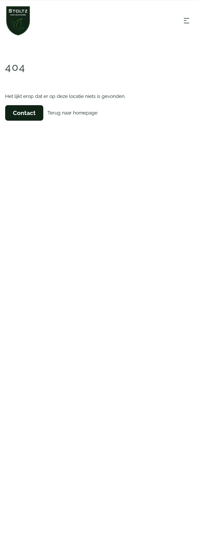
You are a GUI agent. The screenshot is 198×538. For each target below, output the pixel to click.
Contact (24, 112)
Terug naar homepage (72, 113)
